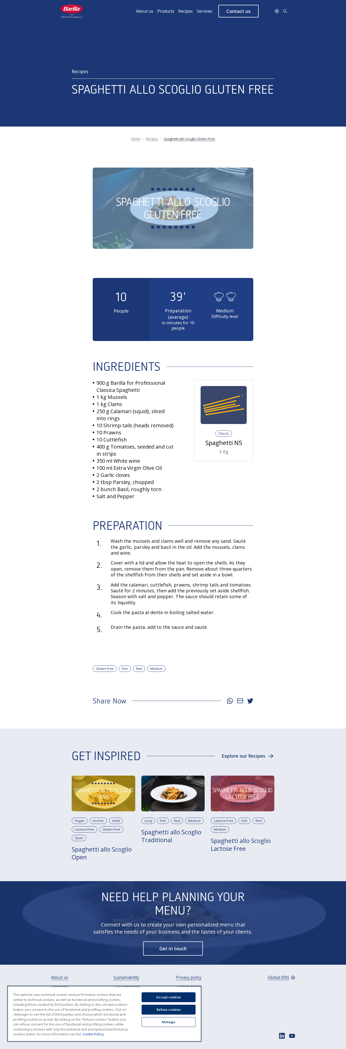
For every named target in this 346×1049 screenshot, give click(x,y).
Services (204, 11)
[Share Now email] (240, 701)
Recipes (185, 11)
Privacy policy (188, 977)
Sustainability (126, 977)
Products (165, 11)
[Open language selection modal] (277, 11)
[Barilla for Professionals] (72, 11)
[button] (238, 11)
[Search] (285, 11)
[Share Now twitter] (250, 701)
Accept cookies (168, 997)
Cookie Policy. (94, 1034)
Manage (169, 1022)
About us (144, 11)
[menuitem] (146, 11)
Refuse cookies (169, 1009)
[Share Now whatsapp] (230, 701)
